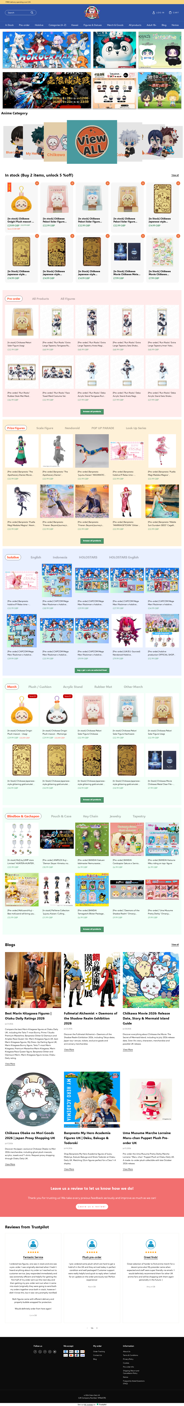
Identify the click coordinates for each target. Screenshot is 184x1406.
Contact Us (97, 1355)
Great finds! (151, 1257)
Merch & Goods (115, 25)
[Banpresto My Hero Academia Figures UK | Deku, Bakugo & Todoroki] (92, 1100)
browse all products (92, 411)
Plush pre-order (91, 1257)
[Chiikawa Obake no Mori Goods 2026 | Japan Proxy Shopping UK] (33, 1100)
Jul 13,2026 (127, 1148)
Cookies (126, 1363)
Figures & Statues (93, 25)
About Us (126, 1351)
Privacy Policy (128, 1359)
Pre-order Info (128, 1367)
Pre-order (24, 25)
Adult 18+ (151, 25)
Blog (164, 25)
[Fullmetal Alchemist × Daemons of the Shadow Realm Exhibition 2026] (92, 980)
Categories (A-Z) (57, 25)
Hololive (39, 25)
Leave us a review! (92, 1206)
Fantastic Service (33, 1257)
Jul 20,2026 (127, 1029)
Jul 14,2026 (68, 1148)
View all (175, 175)
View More (10, 1063)
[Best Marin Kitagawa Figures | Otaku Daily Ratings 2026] (33, 980)
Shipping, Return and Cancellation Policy (131, 1372)
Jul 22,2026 (68, 1029)
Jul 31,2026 (9, 1024)
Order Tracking (99, 1351)
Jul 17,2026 (9, 1143)
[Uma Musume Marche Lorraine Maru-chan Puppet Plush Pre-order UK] (151, 1100)
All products (135, 25)
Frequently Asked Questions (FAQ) (134, 1382)
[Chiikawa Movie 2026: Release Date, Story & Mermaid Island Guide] (151, 980)
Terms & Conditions (130, 1355)
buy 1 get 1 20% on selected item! (92, 670)
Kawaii (74, 25)
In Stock (9, 25)
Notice (175, 25)
